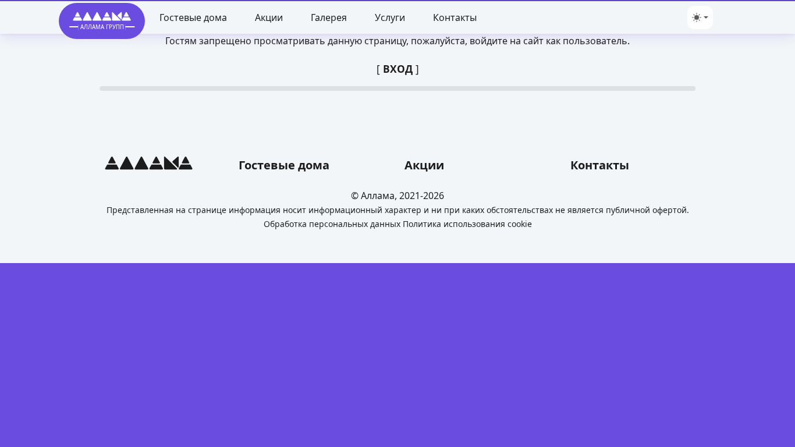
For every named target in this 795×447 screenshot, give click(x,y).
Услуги (390, 17)
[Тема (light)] (700, 17)
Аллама (378, 195)
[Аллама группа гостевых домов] (149, 165)
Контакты (455, 17)
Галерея (329, 17)
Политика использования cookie (467, 223)
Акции (269, 17)
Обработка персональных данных (332, 223)
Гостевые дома (193, 17)
